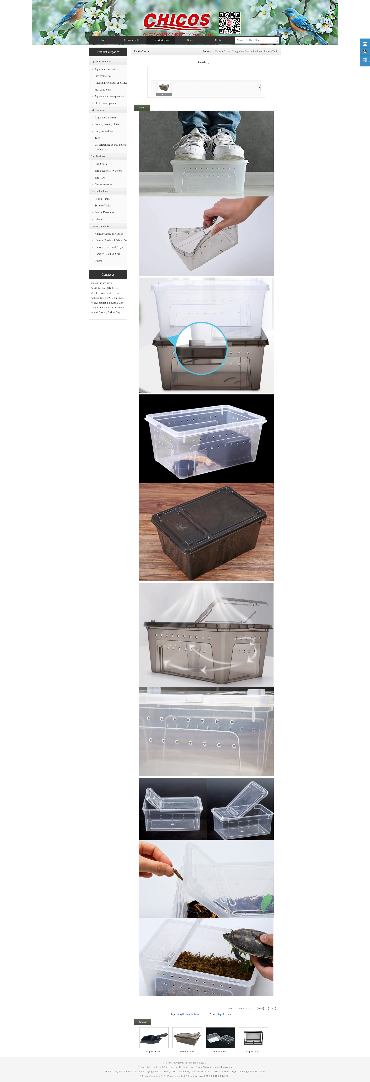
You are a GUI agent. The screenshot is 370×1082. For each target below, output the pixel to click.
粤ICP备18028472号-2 (217, 1075)
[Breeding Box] (154, 1037)
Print (260, 1008)
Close (272, 1008)
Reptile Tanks (271, 51)
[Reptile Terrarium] (220, 1037)
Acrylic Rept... (186, 1051)
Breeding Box (153, 1051)
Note (141, 107)
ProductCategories (233, 51)
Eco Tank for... (253, 1051)
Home (218, 51)
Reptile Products (253, 51)
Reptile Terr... (220, 1051)
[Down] (259, 88)
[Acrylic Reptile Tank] (187, 1037)
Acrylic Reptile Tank (188, 1014)
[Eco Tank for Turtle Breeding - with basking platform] (253, 1037)
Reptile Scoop (224, 1014)
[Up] (153, 88)
